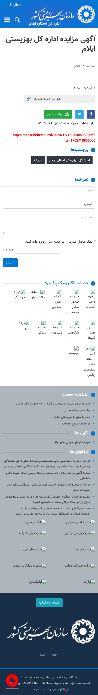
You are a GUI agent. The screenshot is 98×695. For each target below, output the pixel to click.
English (15, 5)
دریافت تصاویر (55, 114)
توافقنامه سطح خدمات (76, 423)
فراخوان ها (79, 452)
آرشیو (43, 654)
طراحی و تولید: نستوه (47, 690)
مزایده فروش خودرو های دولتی (71, 442)
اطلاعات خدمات (75, 394)
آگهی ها (81, 433)
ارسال (10, 262)
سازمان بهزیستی (61, 14)
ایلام (77, 66)
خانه (54, 654)
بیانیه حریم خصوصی (77, 410)
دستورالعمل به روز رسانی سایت (71, 417)
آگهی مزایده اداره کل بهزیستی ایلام (50, 44)
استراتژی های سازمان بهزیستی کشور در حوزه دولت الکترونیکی (53, 403)
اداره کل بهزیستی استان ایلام (69, 160)
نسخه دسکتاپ (49, 602)
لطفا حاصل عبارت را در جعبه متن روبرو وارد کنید (60, 242)
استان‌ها (90, 66)
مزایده (38, 160)
